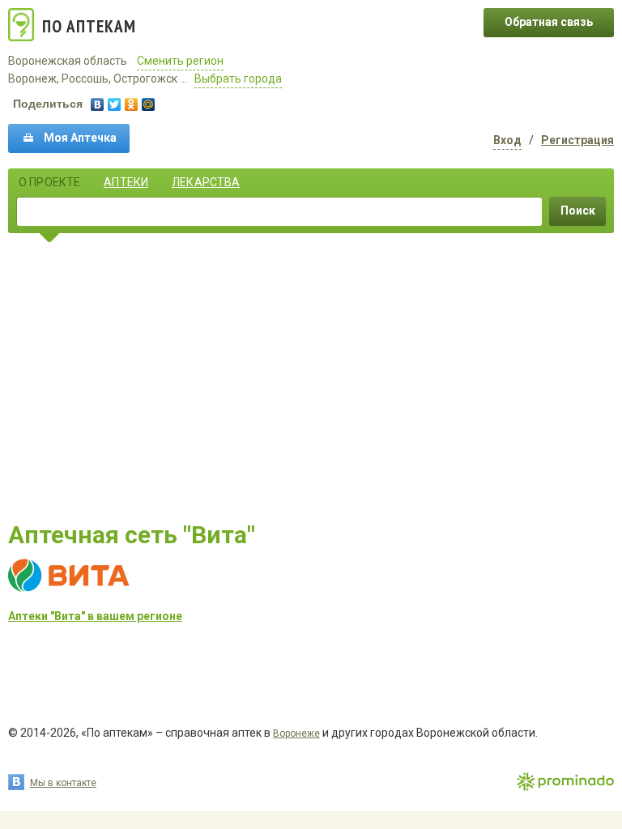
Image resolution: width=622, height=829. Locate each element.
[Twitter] (114, 104)
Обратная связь (549, 21)
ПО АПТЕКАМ (89, 26)
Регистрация (577, 140)
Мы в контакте (63, 783)
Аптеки (126, 182)
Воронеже (296, 733)
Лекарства (206, 182)
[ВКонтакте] (97, 104)
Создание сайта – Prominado (565, 783)
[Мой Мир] (148, 104)
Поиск (577, 210)
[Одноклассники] (131, 104)
